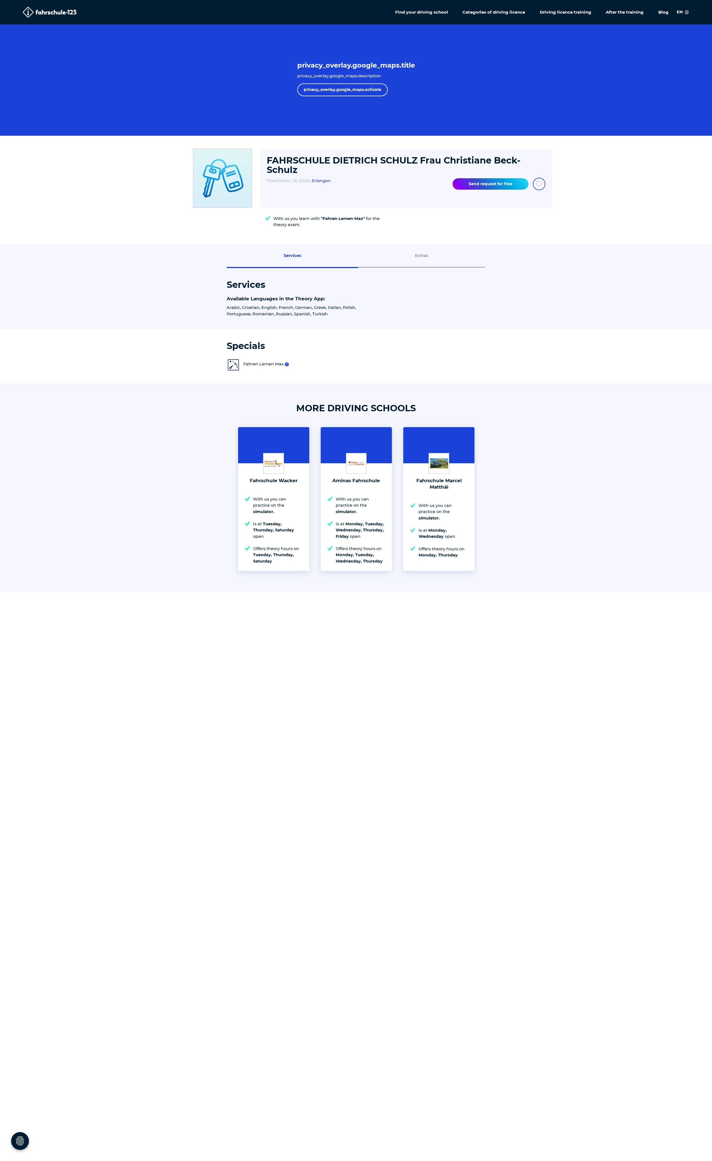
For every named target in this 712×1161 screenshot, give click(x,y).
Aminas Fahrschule (356, 480)
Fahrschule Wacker (274, 480)
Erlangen (321, 180)
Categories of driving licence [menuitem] (494, 12)
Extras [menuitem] (421, 255)
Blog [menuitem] (663, 12)
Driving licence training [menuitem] (565, 12)
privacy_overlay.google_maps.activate (342, 89)
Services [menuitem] (292, 255)
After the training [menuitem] (625, 12)
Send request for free (490, 183)
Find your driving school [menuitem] (421, 12)
